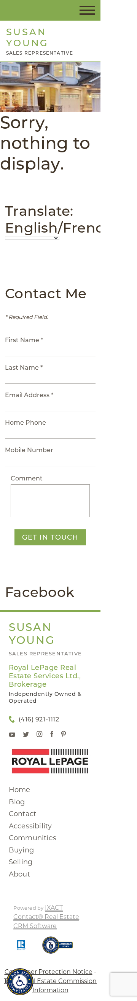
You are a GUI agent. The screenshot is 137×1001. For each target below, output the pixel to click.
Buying (21, 850)
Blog (17, 802)
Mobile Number (29, 450)
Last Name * (24, 367)
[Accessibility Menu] (20, 981)
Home (19, 790)
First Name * (24, 340)
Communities (32, 838)
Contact (22, 814)
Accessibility (30, 826)
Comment (27, 478)
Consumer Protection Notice (48, 971)
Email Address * (29, 395)
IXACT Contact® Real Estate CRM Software (46, 917)
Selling (20, 862)
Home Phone (25, 422)
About (19, 874)
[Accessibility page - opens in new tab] (57, 948)
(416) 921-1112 (39, 719)
